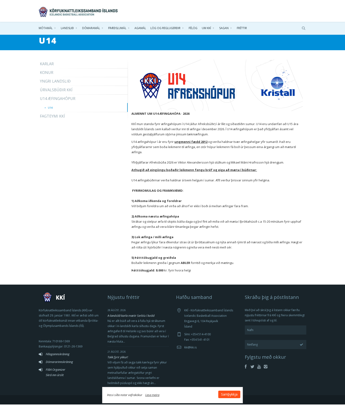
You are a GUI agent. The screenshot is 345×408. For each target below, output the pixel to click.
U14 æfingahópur (57, 98)
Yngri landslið (55, 81)
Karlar (47, 63)
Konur (46, 72)
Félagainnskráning (57, 354)
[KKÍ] (79, 11)
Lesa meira (152, 395)
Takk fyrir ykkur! (117, 357)
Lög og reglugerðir (165, 28)
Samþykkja (229, 394)
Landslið (67, 28)
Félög (193, 28)
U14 (50, 107)
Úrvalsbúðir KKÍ (56, 89)
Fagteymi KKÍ (52, 116)
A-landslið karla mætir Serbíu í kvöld (131, 315)
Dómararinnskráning (59, 362)
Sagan (224, 28)
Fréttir (242, 28)
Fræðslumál (117, 28)
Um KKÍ (206, 28)
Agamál (140, 28)
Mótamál (46, 28)
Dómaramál (91, 28)
